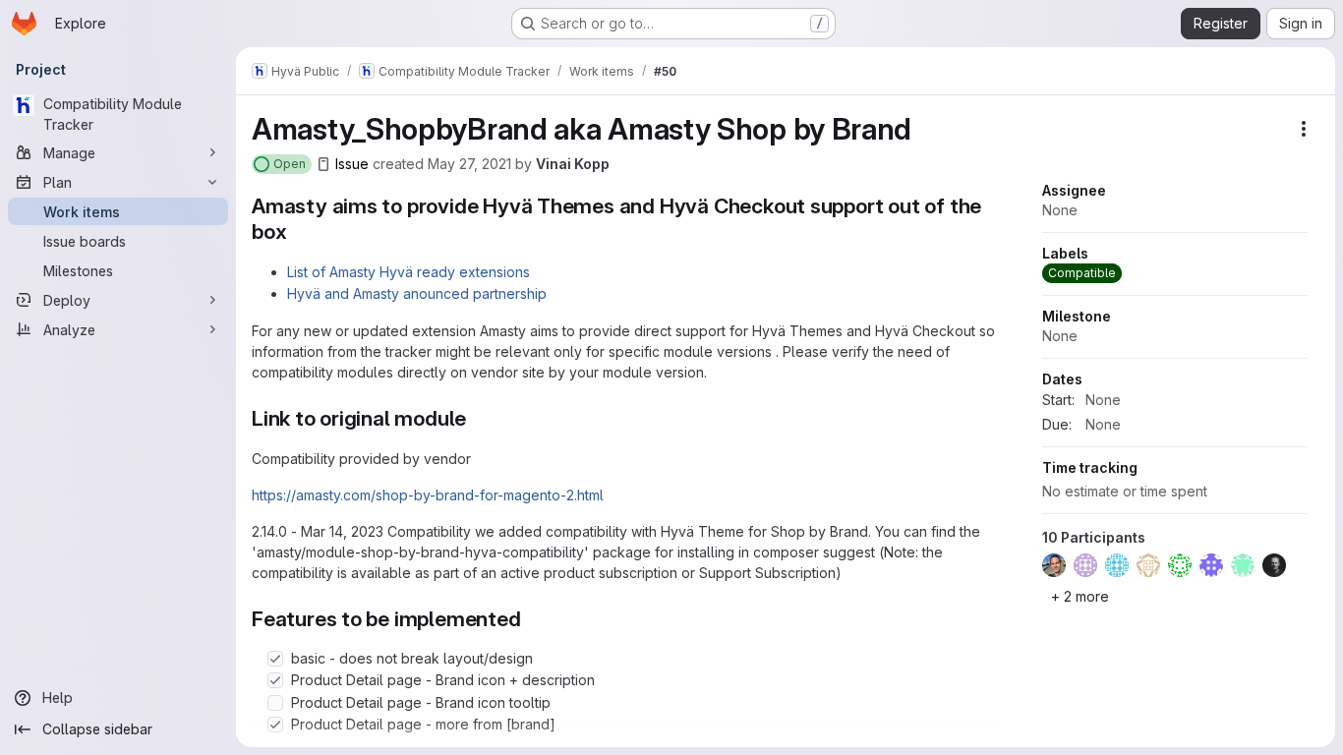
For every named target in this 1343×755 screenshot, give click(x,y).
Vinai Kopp (573, 163)
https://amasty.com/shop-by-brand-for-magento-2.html (428, 495)
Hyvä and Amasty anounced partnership (417, 293)
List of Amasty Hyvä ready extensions (408, 271)
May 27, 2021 (469, 163)
